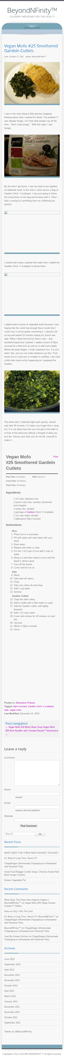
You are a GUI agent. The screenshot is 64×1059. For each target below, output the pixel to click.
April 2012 (9, 991)
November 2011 (12, 1012)
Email (7, 802)
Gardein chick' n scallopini (41, 706)
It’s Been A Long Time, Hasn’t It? (20, 858)
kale (6, 710)
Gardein (31, 512)
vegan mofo (15, 710)
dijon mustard (20, 706)
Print (55, 456)
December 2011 (12, 1007)
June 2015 (9, 959)
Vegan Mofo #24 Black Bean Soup (23, 727)
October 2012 (11, 985)
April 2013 (9, 969)
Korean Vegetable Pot (15, 880)
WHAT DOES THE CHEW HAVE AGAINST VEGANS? (31, 853)
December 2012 (12, 975)
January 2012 (11, 1001)
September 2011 (12, 1022)
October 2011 (10, 1017)
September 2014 (12, 964)
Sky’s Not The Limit (23, 911)
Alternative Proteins (25, 702)
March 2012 (10, 996)
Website (8, 816)
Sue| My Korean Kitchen (16, 936)
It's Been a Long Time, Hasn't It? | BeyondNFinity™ (29, 916)
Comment (9, 757)
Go (40, 833)
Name (7, 789)
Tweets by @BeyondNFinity (18, 1031)
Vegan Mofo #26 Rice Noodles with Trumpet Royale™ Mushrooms (31, 731)
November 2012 (12, 980)
